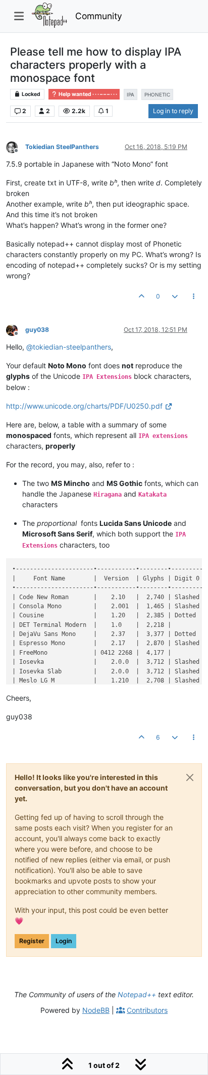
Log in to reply (173, 111)
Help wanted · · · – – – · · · (87, 94)
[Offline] (15, 146)
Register (31, 941)
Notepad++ (137, 994)
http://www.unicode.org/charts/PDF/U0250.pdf (84, 406)
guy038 (37, 329)
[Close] (189, 777)
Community (98, 16)
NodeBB (96, 1010)
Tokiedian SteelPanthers (62, 147)
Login (64, 941)
